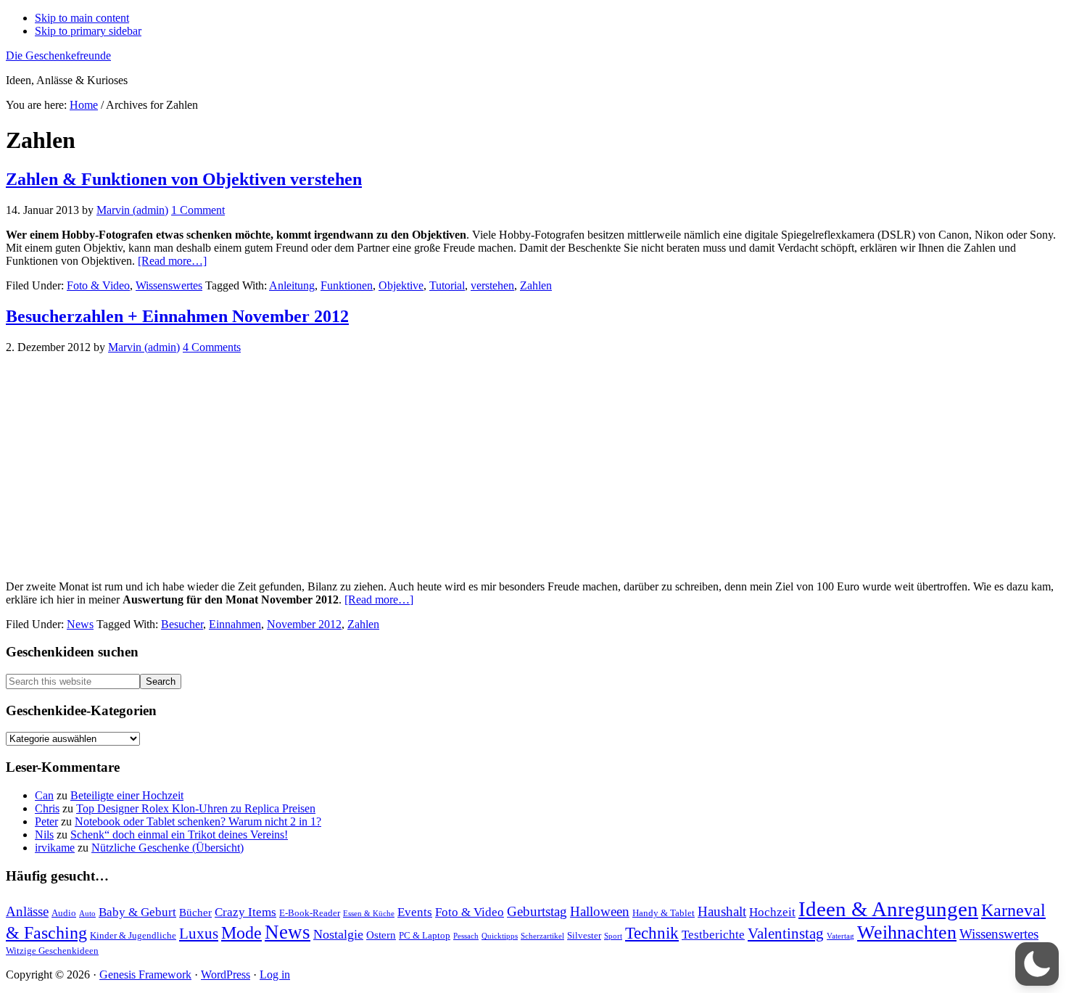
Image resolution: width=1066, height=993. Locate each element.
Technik (652, 933)
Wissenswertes (169, 285)
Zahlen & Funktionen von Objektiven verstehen (184, 179)
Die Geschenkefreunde (58, 55)
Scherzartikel (542, 936)
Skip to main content (82, 18)
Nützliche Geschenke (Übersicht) (167, 847)
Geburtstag (537, 911)
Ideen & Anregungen (888, 908)
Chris (47, 808)
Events (414, 912)
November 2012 (304, 624)
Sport (613, 936)
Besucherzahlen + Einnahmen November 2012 (177, 316)
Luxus (198, 934)
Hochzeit (772, 912)
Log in (275, 974)
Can (44, 795)
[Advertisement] (533, 467)
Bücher (195, 912)
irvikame (55, 847)
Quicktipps (500, 936)
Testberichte (713, 935)
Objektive (401, 285)
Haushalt (722, 911)
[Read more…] (172, 261)
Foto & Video (98, 285)
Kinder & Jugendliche (133, 935)
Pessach (466, 936)
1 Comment (198, 210)
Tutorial (447, 285)
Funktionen (347, 285)
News (80, 624)
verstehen (492, 285)
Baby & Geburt (137, 912)
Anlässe (27, 911)
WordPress (225, 974)
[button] (1037, 964)
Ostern (381, 934)
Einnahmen (235, 624)
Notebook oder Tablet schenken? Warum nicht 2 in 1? (198, 821)
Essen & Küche (368, 914)
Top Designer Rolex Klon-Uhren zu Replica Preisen (195, 808)
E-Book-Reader (309, 912)
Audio (63, 912)
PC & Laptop (424, 935)
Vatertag (840, 936)
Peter (46, 821)
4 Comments (212, 347)
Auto (87, 914)
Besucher (182, 624)
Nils (44, 834)
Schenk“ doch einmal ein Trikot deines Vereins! (179, 834)
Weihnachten (906, 932)
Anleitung (292, 285)
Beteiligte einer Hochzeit (126, 795)
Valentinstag (786, 933)
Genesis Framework (145, 974)
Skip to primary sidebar (88, 31)
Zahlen (536, 285)
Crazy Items (245, 912)
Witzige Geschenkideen (52, 950)
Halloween (599, 911)
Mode (241, 932)
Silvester (584, 935)
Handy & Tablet (663, 912)
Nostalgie (338, 934)
